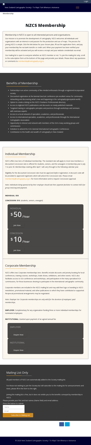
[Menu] (77, 7)
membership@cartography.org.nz (31, 61)
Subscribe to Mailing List (20, 415)
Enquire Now (18, 335)
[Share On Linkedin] (67, 424)
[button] (84, 1)
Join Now (17, 225)
